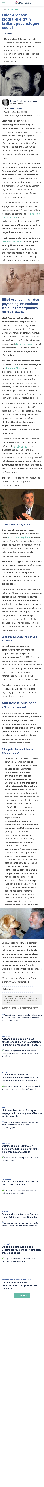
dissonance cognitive (18, 537)
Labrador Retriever (12, 241)
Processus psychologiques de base (17, 1280)
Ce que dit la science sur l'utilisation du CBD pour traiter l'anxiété (19, 1285)
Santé (4, 1072)
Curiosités (6, 1244)
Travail (5, 1212)
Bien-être (6, 1036)
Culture (4, 9)
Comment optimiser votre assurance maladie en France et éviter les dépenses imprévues (20, 1077)
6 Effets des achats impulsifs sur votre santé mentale (20, 1183)
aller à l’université (23, 344)
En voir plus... (22, 1295)
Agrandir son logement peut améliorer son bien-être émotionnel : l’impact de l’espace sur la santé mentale (22, 1042)
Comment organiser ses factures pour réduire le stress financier (21, 1216)
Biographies (14, 9)
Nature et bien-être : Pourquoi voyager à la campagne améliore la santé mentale (22, 1113)
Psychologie (7, 1179)
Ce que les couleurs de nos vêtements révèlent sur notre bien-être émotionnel (22, 1249)
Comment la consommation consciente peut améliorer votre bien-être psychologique (20, 1148)
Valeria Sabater (16, 104)
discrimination (20, 446)
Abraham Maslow (15, 368)
